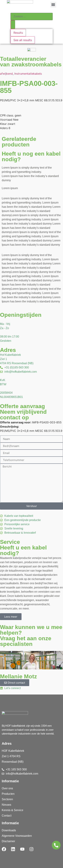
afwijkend (6, 73)
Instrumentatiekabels (28, 73)
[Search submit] (12, 24)
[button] (53, 5)
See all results (22, 40)
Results (18, 32)
